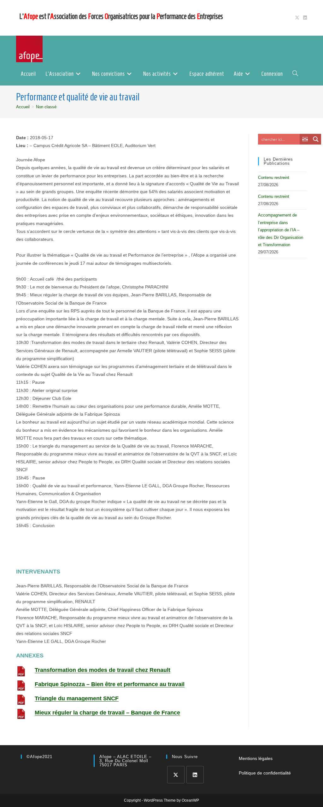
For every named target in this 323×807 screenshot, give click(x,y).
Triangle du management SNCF (77, 698)
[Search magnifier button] (315, 139)
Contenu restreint (273, 177)
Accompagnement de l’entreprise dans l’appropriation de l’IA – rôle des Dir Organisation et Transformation (280, 230)
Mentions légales (256, 758)
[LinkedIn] (195, 774)
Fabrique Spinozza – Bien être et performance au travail (110, 684)
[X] (176, 774)
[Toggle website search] (295, 74)
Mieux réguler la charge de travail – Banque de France (107, 712)
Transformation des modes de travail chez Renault (102, 670)
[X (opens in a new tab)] (297, 18)
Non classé (46, 106)
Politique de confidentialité (265, 772)
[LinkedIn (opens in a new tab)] (304, 18)
